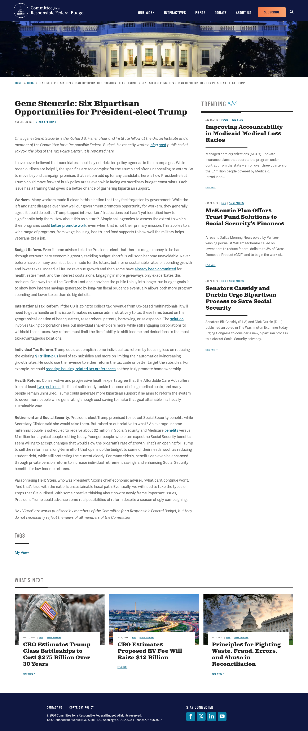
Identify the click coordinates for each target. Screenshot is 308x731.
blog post (158, 145)
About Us (243, 12)
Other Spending (46, 122)
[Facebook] (190, 716)
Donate (221, 12)
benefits (171, 430)
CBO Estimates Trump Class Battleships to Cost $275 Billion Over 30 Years (57, 654)
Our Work (146, 12)
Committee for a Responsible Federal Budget (49, 10)
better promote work (68, 225)
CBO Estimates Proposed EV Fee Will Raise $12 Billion (150, 651)
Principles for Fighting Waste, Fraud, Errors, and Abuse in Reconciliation (246, 654)
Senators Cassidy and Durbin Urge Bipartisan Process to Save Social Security (241, 298)
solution (177, 319)
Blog (30, 83)
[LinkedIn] (211, 716)
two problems (49, 386)
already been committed (155, 269)
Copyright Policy (81, 707)
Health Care (237, 120)
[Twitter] (201, 716)
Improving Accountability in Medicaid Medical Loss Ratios (244, 134)
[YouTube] (222, 716)
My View (22, 552)
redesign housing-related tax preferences (81, 368)
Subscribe (272, 12)
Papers (224, 120)
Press (200, 12)
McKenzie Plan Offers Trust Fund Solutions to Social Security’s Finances (245, 217)
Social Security (236, 203)
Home (18, 83)
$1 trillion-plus (46, 356)
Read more (211, 187)
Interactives (175, 12)
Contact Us (54, 707)
